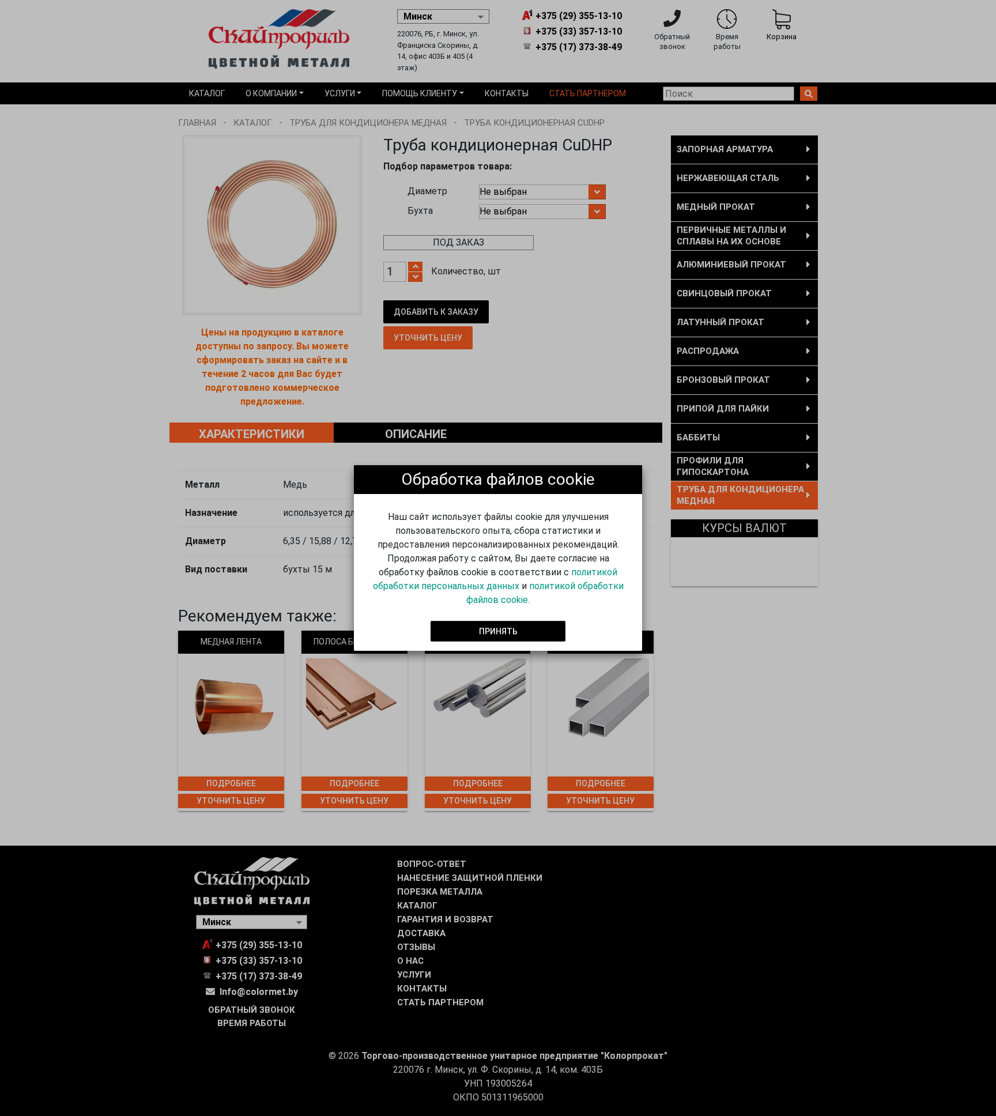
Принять (498, 630)
